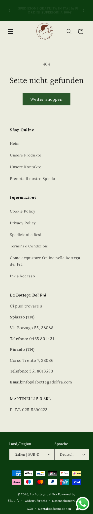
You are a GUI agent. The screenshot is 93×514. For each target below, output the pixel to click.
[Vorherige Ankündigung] (9, 10)
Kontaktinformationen (54, 509)
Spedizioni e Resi (25, 234)
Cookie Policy (22, 211)
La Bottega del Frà (44, 494)
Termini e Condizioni (29, 246)
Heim (15, 143)
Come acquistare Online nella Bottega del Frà (45, 261)
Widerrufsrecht (36, 501)
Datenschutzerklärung (68, 501)
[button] (10, 31)
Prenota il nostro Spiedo (32, 178)
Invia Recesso (22, 276)
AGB (30, 509)
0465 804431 (41, 338)
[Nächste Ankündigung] (83, 10)
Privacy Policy (23, 222)
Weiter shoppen (46, 99)
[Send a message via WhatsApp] (83, 504)
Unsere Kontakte (25, 166)
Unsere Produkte (25, 155)
